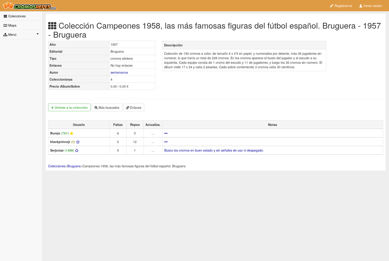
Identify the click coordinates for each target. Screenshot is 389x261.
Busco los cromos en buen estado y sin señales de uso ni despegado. (214, 150)
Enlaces (135, 107)
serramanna (119, 72)
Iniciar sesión (372, 5)
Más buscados (108, 107)
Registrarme (343, 5)
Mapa (11, 25)
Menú (11, 34)
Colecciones (16, 16)
